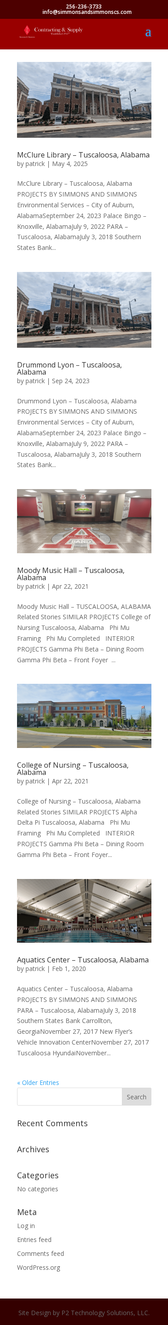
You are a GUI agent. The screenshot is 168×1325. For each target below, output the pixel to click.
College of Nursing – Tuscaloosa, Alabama (73, 768)
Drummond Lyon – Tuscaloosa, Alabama (69, 368)
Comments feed (40, 1253)
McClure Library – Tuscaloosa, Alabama (83, 155)
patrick (35, 163)
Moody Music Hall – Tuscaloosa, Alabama (71, 573)
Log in (26, 1225)
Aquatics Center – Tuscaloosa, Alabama (83, 960)
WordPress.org (38, 1267)
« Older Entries (38, 1082)
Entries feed (34, 1239)
